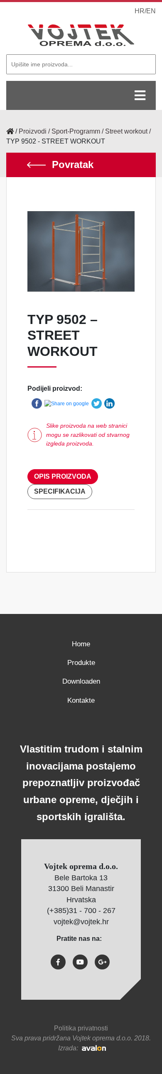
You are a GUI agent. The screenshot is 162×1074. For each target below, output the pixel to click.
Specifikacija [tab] (60, 491)
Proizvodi (33, 131)
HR (140, 11)
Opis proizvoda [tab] (62, 476)
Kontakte (81, 700)
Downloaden (81, 681)
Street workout (126, 131)
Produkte (81, 663)
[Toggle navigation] (140, 95)
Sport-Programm (76, 131)
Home (81, 644)
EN (151, 11)
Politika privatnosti (81, 1028)
